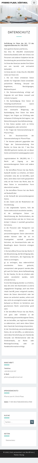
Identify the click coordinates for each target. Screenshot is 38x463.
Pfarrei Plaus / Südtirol (15, 2)
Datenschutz (10, 440)
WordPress (30, 452)
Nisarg (22, 455)
